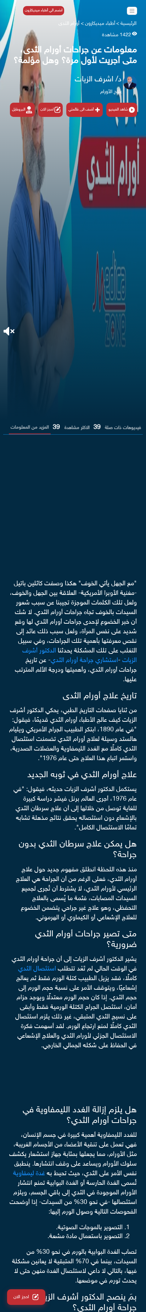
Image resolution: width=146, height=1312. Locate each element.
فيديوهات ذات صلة (123, 428)
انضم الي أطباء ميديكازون (43, 10)
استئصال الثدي (37, 969)
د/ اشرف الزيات (98, 79)
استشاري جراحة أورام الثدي (84, 661)
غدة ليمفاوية (30, 1174)
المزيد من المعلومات (30, 427)
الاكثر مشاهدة (77, 428)
